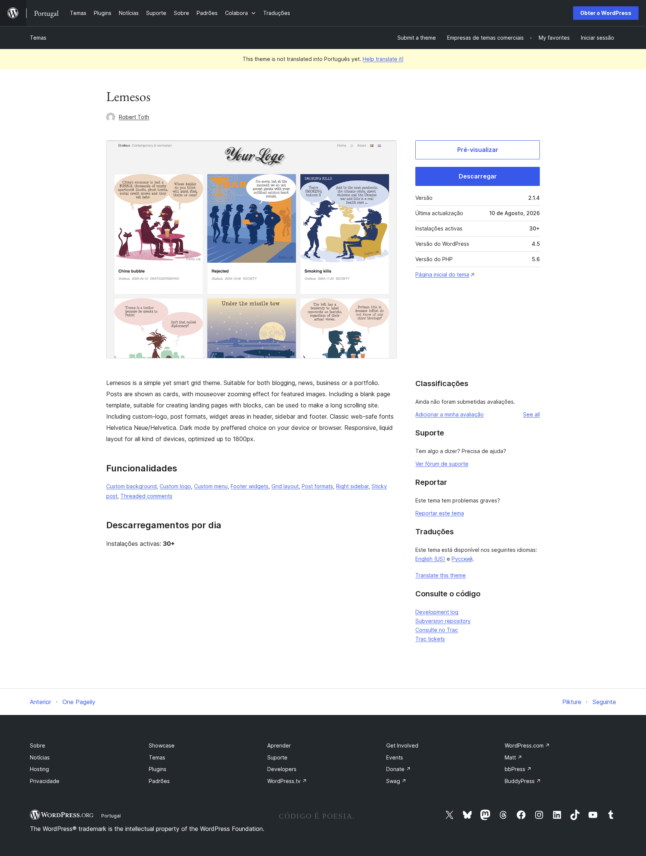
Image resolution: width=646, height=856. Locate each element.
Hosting (39, 769)
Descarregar (478, 176)
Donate (398, 769)
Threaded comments (146, 496)
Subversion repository (443, 621)
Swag (396, 781)
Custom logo (175, 486)
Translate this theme (440, 575)
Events (394, 757)
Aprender (279, 745)
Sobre (37, 745)
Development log (436, 612)
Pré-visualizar (477, 149)
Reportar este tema (439, 513)
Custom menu (211, 486)
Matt (513, 757)
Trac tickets (430, 639)
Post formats (317, 486)
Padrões (159, 781)
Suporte (277, 757)
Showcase (162, 745)
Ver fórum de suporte (441, 464)
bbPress (518, 769)
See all (531, 414)
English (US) (430, 559)
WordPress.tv (287, 781)
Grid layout (285, 486)
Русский (462, 559)
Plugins (157, 769)
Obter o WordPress (605, 13)
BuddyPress (523, 781)
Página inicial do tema (442, 274)
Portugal (111, 816)
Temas (38, 37)
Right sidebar (352, 486)
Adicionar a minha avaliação (449, 414)
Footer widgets (249, 486)
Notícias (40, 757)
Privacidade (44, 781)
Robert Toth (134, 117)
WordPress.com (527, 745)
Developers (281, 769)
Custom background (131, 486)
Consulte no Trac (436, 630)
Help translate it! (383, 59)
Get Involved (402, 745)
